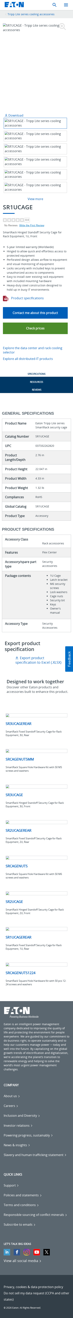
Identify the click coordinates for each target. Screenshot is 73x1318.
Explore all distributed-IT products (28, 359)
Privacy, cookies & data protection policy (33, 1287)
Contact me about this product (35, 313)
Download (15, 115)
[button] (35, 328)
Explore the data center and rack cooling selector (32, 350)
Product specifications (27, 298)
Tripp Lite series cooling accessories (31, 14)
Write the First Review (31, 225)
